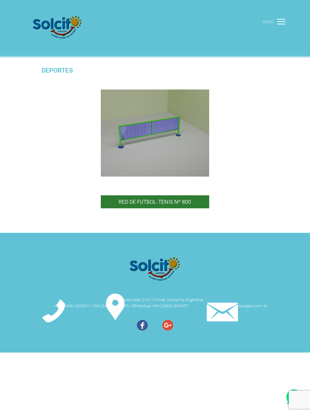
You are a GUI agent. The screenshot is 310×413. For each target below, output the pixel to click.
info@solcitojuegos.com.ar (243, 305)
